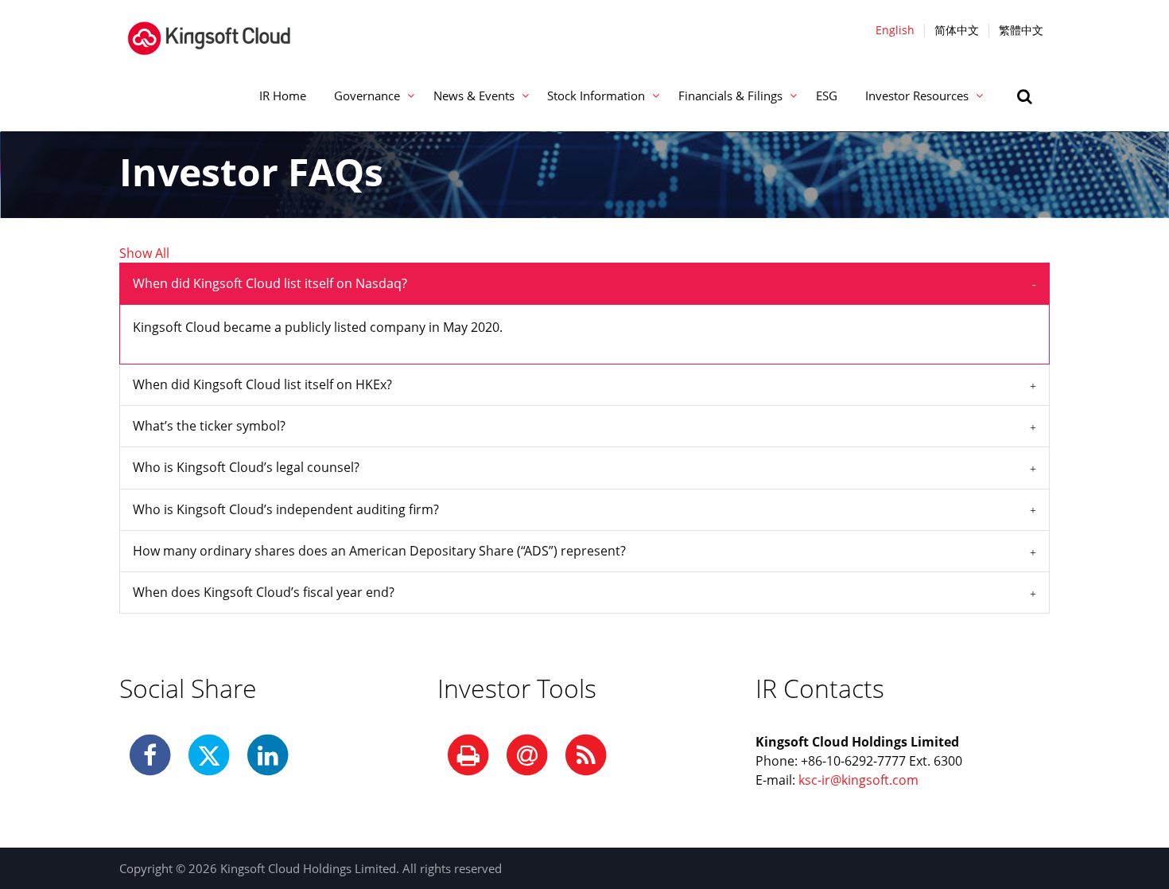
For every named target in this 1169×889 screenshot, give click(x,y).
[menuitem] (282, 96)
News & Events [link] (474, 95)
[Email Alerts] (527, 756)
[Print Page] (468, 756)
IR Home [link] (282, 95)
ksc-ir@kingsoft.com (858, 780)
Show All (144, 253)
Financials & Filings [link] (730, 95)
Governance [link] (367, 95)
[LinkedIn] (268, 756)
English (895, 29)
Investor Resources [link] (917, 95)
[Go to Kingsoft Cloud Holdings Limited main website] (208, 29)
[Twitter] (209, 756)
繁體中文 (1021, 29)
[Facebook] (150, 756)
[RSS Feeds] (586, 756)
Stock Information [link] (596, 95)
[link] (1027, 96)
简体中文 (956, 29)
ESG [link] (826, 95)
